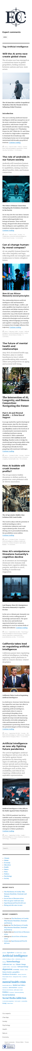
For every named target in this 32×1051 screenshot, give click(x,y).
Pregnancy (11, 992)
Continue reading (15, 142)
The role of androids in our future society (15, 158)
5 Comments (18, 150)
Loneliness (24, 976)
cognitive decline (6, 966)
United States (10, 1003)
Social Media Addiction (14, 998)
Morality (19, 335)
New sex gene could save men (14, 901)
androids (12, 236)
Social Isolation (8, 995)
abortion (4, 952)
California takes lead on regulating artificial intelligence (15, 646)
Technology (5, 838)
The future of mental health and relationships (15, 346)
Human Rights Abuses (7, 976)
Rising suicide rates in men (13, 905)
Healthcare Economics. (9, 974)
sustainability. (24, 1001)
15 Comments (23, 459)
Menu (5, 37)
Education (7, 865)
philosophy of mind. (18, 989)
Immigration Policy (17, 976)
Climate (6, 858)
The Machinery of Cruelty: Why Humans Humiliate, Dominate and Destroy (15, 894)
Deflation (16, 541)
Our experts (6, 1013)
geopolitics (20, 148)
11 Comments (20, 637)
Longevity (5, 459)
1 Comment (13, 838)
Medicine (20, 837)
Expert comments (11, 32)
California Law (20, 735)
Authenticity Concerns (20, 959)
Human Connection (23, 457)
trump (4, 1003)
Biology (4, 961)
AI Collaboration (18, 952)
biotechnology (18, 633)
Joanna (6, 941)
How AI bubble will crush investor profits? (13, 468)
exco (6, 146)
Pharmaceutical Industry (7, 989)
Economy (22, 539)
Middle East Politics (19, 985)
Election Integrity (10, 736)
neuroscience (13, 987)
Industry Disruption (14, 542)
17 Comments (11, 544)
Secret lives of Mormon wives (14, 898)
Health (23, 835)
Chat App (5, 1017)
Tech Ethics (10, 150)
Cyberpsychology (22, 966)
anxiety (24, 952)
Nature (6, 869)
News (6, 871)
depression (10, 635)
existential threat (17, 635)
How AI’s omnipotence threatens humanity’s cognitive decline (15, 554)
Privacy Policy (19, 1042)
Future (4, 238)
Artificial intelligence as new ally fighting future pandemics (14, 746)
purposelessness (6, 637)
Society (20, 234)
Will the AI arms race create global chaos (14, 55)
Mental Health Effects (7, 985)
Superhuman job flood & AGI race (15, 903)
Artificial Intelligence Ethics (16, 333)
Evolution (22, 969)
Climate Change (21, 964)
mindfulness (5, 987)
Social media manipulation (8, 1001)
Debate (6, 860)
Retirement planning (19, 992)
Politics (20, 146)
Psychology (24, 631)
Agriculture (10, 952)
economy (16, 969)
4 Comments (19, 238)
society (14, 637)
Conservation (13, 966)
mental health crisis (13, 459)
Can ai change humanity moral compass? (15, 246)
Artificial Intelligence (11, 148)
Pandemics (26, 837)
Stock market (18, 1001)
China (14, 964)
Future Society (10, 238)
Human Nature (13, 335)
